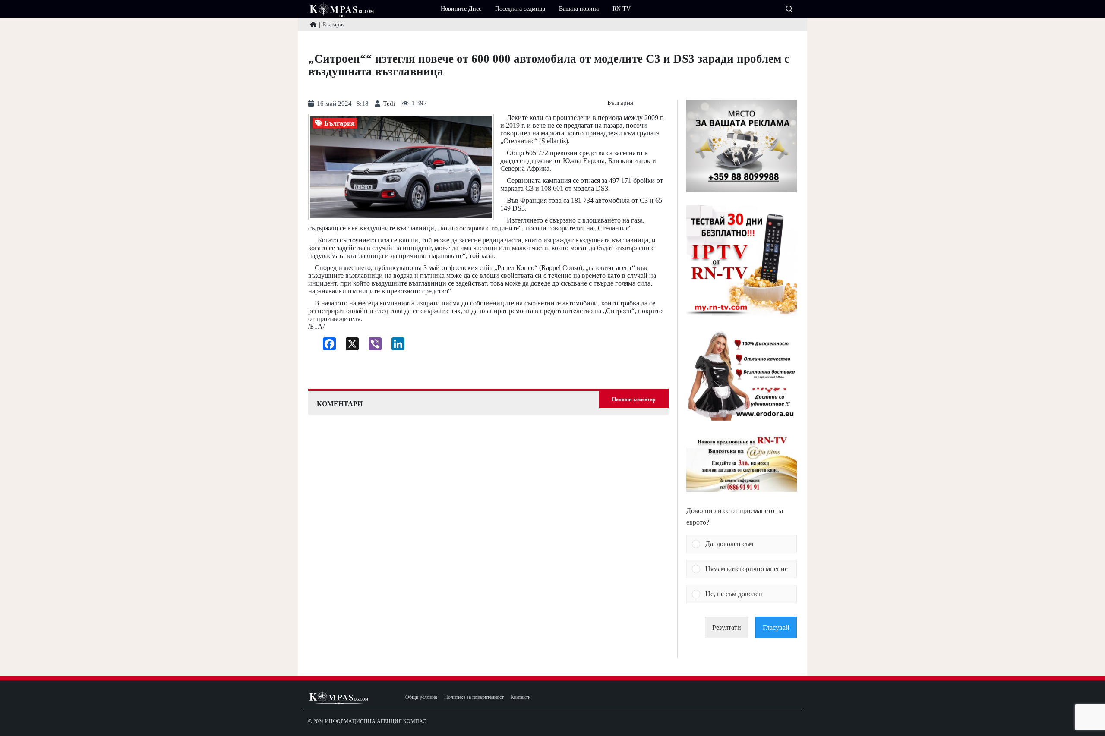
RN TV (621, 9)
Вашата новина (579, 9)
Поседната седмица (520, 9)
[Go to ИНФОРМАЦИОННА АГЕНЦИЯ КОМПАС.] (313, 24)
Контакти (520, 697)
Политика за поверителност (474, 697)
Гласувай (776, 627)
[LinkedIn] (394, 346)
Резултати (726, 627)
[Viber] (371, 346)
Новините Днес (461, 9)
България (620, 103)
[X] (349, 346)
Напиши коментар (634, 399)
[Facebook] (326, 346)
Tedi (389, 104)
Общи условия (421, 697)
